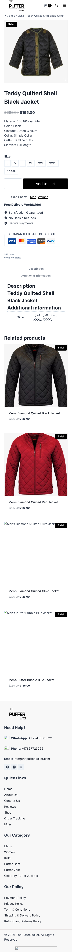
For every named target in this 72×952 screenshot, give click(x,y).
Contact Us (12, 800)
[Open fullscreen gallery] (64, 79)
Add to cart (46, 183)
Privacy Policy (13, 903)
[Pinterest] (21, 767)
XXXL (53, 163)
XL (31, 163)
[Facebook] (7, 767)
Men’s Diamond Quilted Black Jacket (34, 413)
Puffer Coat (12, 864)
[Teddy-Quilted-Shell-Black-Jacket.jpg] (36, 51)
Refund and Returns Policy (22, 921)
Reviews (10, 806)
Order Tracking (14, 818)
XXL (41, 163)
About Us (10, 795)
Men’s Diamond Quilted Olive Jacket (34, 591)
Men (33, 197)
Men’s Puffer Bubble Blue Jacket (31, 680)
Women (43, 197)
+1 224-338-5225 (40, 738)
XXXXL (11, 171)
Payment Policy (15, 897)
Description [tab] (36, 268)
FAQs (7, 824)
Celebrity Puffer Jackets (21, 875)
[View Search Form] (56, 5)
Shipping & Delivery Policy (22, 915)
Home (8, 789)
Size (7, 156)
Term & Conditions (17, 909)
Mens (18, 257)
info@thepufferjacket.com (32, 759)
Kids (7, 858)
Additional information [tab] (36, 275)
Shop (7, 812)
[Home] (5, 15)
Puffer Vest (12, 870)
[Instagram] (14, 767)
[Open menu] (64, 5)
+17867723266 (32, 748)
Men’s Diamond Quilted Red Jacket (33, 502)
